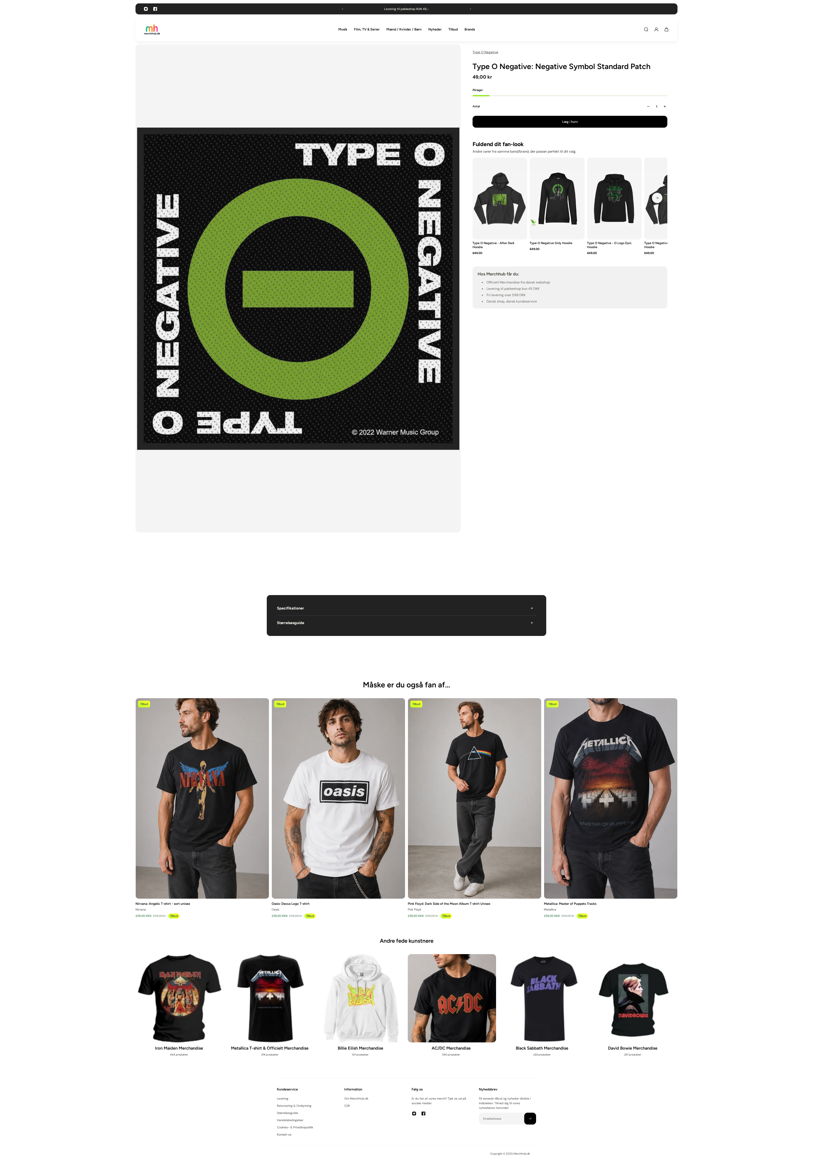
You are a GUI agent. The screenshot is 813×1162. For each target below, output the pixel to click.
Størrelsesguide (290, 622)
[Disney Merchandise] (452, 1012)
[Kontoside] (656, 29)
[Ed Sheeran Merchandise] (543, 1012)
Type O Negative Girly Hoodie (551, 243)
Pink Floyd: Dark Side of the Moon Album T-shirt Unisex (449, 903)
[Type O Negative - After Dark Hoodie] (500, 198)
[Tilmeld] (530, 1119)
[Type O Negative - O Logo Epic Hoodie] (614, 198)
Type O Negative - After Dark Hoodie (493, 245)
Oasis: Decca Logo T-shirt (291, 903)
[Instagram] (146, 9)
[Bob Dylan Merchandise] (270, 1012)
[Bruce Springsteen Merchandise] (361, 1012)
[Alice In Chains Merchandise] (180, 1012)
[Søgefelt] (646, 29)
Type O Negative (485, 52)
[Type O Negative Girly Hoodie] (557, 198)
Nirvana (141, 909)
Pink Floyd (414, 909)
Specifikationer (290, 608)
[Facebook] (155, 9)
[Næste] (657, 198)
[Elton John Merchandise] (633, 1012)
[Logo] (152, 29)
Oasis (275, 909)
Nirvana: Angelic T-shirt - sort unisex (163, 903)
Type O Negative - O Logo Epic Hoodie (609, 245)
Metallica (550, 909)
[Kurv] (666, 29)
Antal (476, 106)
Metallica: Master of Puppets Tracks (570, 903)
